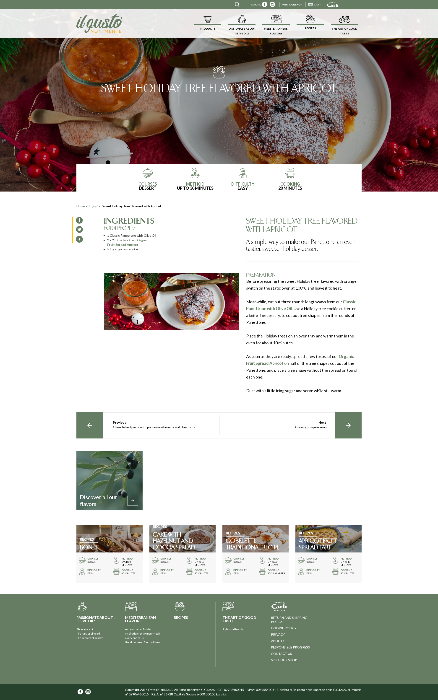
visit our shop (284, 660)
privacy (278, 634)
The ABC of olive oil (88, 633)
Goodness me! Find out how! (143, 642)
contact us (281, 654)
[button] (207, 23)
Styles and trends (232, 629)
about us (279, 641)
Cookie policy (284, 628)
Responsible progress (290, 647)
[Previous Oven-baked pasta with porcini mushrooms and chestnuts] (89, 425)
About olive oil (85, 629)
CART (317, 4)
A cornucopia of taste (138, 629)
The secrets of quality (89, 638)
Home (80, 206)
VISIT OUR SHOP (292, 4)
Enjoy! (93, 206)
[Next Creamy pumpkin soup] (348, 425)
